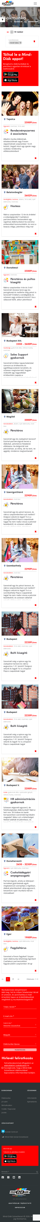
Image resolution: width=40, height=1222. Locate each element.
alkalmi (21, 199)
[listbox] (15, 43)
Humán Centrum (11, 1132)
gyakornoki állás (16, 348)
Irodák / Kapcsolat (8, 1109)
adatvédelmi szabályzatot (15, 1065)
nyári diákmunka (24, 424)
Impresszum (20, 1207)
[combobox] (20, 1026)
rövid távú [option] (15, 42)
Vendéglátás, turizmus (10, 199)
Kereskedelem (8, 424)
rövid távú (13, 126)
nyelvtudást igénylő (26, 792)
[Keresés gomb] (37, 1172)
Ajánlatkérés (32, 1102)
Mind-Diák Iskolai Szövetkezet (16, 1137)
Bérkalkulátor (7, 1105)
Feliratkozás (20, 1050)
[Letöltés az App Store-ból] (10, 80)
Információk (32, 1098)
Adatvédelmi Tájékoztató (20, 1203)
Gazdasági (6, 348)
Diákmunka (33, 21)
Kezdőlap (18, 21)
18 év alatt (21, 126)
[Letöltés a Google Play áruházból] (10, 74)
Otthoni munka (28, 348)
